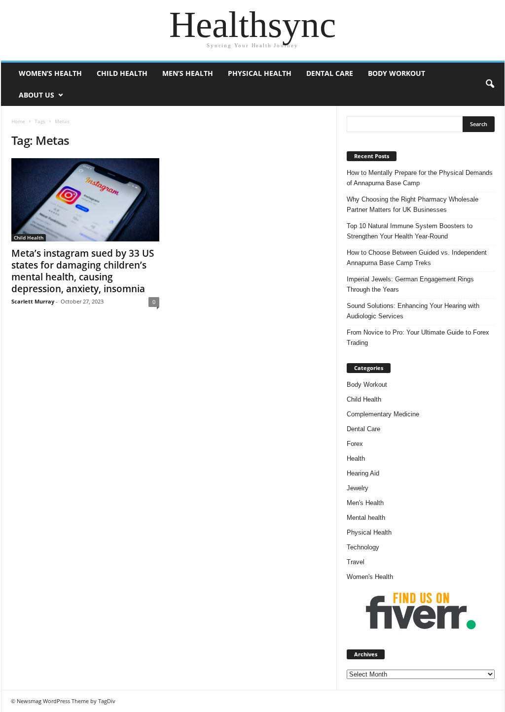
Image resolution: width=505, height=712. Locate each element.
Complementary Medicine (383, 414)
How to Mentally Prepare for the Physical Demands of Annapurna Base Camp (420, 178)
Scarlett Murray (32, 301)
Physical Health (259, 73)
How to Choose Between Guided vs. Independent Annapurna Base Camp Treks (417, 258)
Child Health (122, 73)
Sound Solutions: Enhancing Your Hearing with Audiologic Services (413, 311)
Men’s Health (187, 73)
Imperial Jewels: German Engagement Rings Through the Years (410, 284)
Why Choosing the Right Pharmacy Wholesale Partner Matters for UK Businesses (412, 204)
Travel (355, 562)
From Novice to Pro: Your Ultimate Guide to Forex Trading (418, 337)
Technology (363, 547)
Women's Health (370, 576)
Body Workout (396, 73)
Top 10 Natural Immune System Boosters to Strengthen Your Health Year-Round (409, 231)
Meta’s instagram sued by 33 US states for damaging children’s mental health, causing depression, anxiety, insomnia (82, 271)
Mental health (366, 517)
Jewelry (357, 488)
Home (18, 121)
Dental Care (329, 73)
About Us (36, 95)
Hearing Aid (363, 473)
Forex (355, 443)
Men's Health (365, 503)
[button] (490, 84)
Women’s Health (50, 73)
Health (356, 458)
